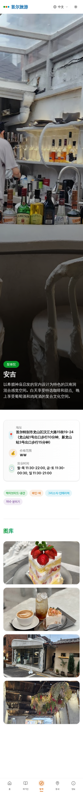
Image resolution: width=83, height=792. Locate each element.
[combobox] (61, 7)
